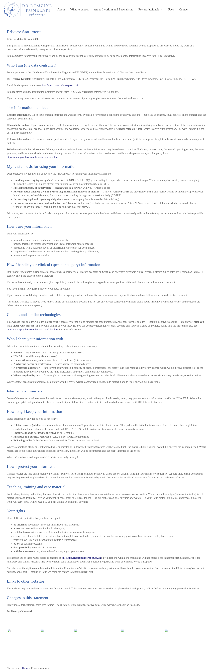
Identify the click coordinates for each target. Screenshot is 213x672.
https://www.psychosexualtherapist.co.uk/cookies (32, 157)
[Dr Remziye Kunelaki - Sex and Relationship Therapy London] (27, 9)
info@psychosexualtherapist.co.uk (60, 85)
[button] (151, 9)
